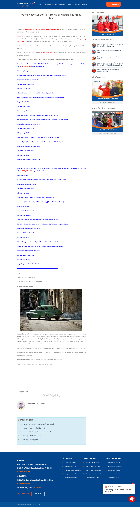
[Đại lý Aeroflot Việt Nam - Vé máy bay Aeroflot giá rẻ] (26, 4)
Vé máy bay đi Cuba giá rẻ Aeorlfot (51, 12)
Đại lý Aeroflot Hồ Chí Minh (73, 470)
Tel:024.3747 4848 (23, 472)
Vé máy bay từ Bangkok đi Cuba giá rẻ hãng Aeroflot (37, 424)
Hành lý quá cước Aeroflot (94, 474)
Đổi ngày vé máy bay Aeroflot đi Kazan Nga (110, 58)
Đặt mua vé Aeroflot (71, 478)
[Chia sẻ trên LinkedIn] (58, 395)
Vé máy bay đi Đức (114, 470)
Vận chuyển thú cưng (92, 478)
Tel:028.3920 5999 (23, 484)
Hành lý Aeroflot (60, 4)
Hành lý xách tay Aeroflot (94, 470)
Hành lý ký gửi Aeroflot (93, 466)
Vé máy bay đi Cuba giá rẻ (29, 440)
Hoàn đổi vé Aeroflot (92, 462)
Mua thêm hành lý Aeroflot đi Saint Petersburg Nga (109, 70)
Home (40, 4)
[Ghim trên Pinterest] (54, 395)
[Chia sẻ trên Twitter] (48, 395)
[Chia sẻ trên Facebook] (44, 395)
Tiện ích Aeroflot (74, 4)
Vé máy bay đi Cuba (114, 478)
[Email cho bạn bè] (51, 395)
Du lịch (84, 4)
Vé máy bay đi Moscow (115, 466)
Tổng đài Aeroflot (70, 474)
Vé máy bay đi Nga (114, 462)
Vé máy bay (48, 4)
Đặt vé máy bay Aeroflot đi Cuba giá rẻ (33, 428)
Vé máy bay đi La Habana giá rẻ (30, 436)
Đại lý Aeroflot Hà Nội (71, 466)
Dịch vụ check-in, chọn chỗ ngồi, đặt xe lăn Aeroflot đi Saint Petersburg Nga (110, 64)
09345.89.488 (36, 488)
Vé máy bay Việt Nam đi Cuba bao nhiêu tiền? (35, 432)
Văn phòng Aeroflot (71, 462)
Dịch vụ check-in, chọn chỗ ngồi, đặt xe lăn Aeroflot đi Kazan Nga (110, 45)
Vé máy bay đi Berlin (114, 474)
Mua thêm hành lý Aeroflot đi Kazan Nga (109, 51)
